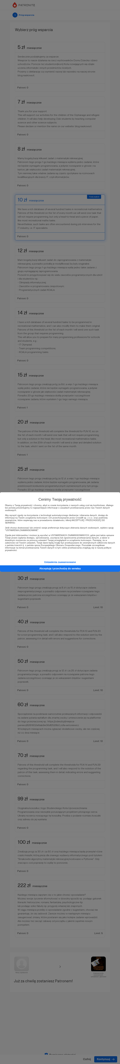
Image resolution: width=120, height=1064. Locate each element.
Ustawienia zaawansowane (60, 562)
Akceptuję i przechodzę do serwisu (60, 568)
